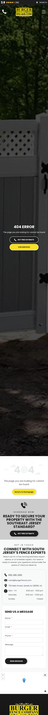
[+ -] (24, 683)
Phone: (8, 635)
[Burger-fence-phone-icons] (4, 13)
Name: (8, 618)
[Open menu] (43, 11)
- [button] (2, 678)
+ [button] (2, 675)
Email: (7, 627)
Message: (9, 644)
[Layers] (45, 675)
